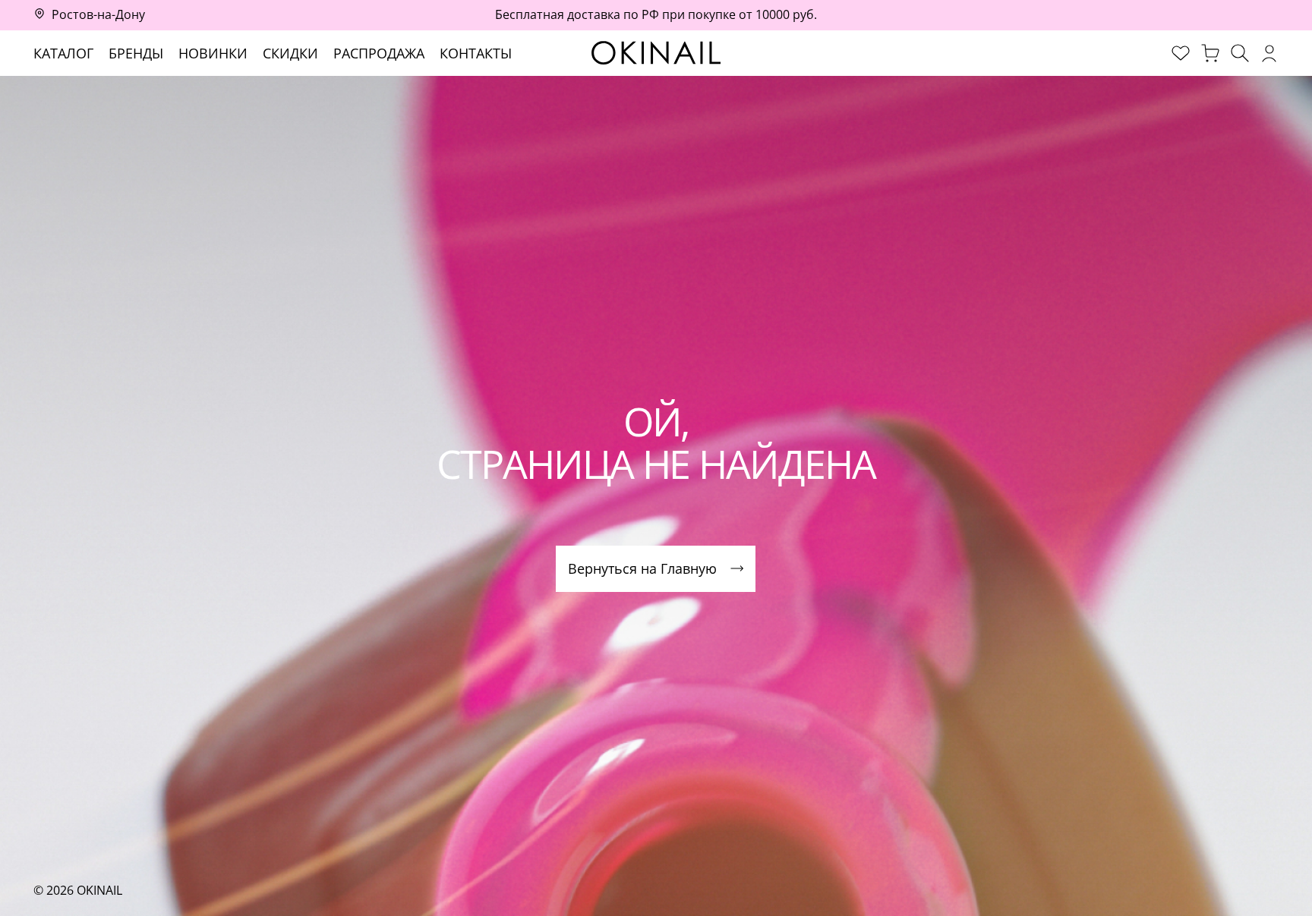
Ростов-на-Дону (98, 14)
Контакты (476, 53)
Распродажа (378, 53)
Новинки (213, 53)
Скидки (290, 53)
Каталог (63, 53)
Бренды (136, 53)
